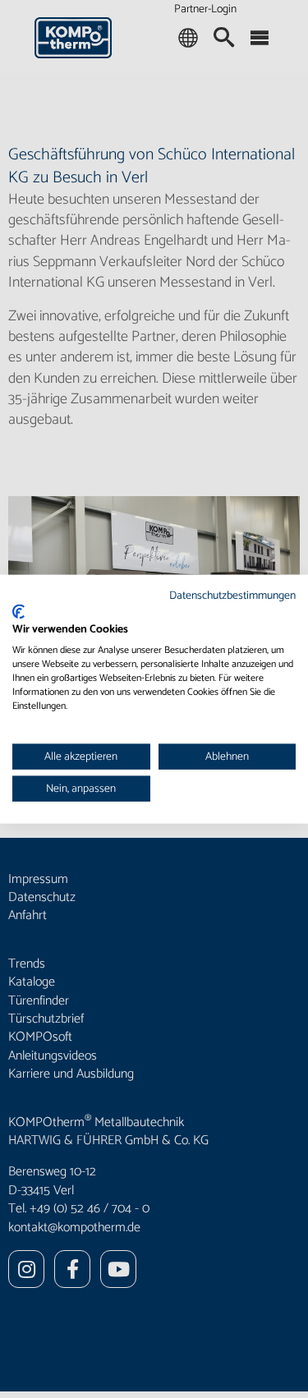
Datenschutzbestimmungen (232, 595)
